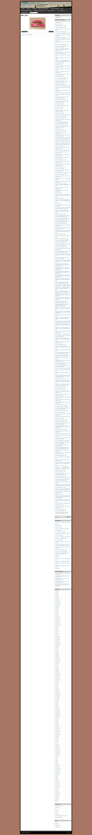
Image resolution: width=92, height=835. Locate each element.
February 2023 (57, 655)
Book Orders (57, 386)
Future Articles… (57, 429)
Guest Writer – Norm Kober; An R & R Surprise (62, 225)
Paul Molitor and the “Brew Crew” (60, 368)
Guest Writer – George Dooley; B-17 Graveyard (62, 391)
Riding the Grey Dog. (58, 25)
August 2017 (57, 755)
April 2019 (56, 723)
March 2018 (57, 744)
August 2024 (57, 626)
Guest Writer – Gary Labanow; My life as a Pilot (62, 396)
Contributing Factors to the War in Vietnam (61, 190)
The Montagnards (58, 130)
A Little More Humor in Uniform (60, 141)
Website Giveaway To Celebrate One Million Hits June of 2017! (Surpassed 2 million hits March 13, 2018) (63, 496)
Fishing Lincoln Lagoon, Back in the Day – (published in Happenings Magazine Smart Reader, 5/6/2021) (61, 304)
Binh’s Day (57, 24)
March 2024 (57, 634)
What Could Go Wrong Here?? (60, 440)
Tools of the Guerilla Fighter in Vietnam (61, 57)
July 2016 (56, 776)
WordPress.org (57, 827)
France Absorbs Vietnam (59, 105)
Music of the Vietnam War (59, 78)
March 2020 (57, 707)
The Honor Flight (57, 166)
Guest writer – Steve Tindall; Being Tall (61, 369)
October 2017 (57, 752)
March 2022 (57, 670)
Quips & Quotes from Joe (59, 333)
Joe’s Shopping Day (58, 31)
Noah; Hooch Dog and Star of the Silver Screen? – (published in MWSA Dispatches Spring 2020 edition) (62, 376)
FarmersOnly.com (58, 419)
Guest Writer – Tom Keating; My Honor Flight (62, 147)
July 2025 (56, 608)
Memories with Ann (58, 174)
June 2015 (57, 789)
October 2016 (57, 771)
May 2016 (56, 778)
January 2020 (57, 708)
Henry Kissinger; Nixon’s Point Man (60, 114)
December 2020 (57, 694)
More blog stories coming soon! (60, 433)
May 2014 (56, 800)
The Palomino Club (58, 510)
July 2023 (56, 647)
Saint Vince (57, 418)
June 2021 (57, 684)
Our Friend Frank (58, 234)
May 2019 (56, 721)
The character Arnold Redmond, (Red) (61, 349)
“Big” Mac (56, 504)
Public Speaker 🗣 (54, 8)
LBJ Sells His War (58, 117)
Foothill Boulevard (58, 84)
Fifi (55, 203)
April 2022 (56, 668)
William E (56, 198)
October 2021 (57, 678)
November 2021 (57, 676)
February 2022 (57, 671)
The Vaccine (57, 344)
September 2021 (57, 679)
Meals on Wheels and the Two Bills (60, 172)
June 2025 (57, 610)
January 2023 (57, 657)
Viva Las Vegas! (57, 168)
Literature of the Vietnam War (59, 92)
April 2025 (56, 613)
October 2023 (57, 642)
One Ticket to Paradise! (59, 404)
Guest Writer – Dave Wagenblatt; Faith (61, 87)
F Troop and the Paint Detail (59, 85)
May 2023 (56, 650)
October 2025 (57, 605)
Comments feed (57, 825)
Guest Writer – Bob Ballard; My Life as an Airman (63, 248)
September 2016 (57, 773)
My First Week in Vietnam (59, 410)
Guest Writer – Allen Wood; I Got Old (61, 549)
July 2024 (56, 628)
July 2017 (56, 757)
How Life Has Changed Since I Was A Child (62, 314)
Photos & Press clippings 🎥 (43, 8)
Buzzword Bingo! (58, 455)
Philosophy (57, 810)
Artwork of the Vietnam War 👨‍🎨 (40, 10)
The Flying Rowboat (58, 487)
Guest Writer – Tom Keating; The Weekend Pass (62, 181)
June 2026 (57, 594)
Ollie (56, 192)
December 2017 (57, 749)
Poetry (56, 812)
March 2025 (57, 615)
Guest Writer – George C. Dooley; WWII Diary (62, 459)
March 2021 (57, 689)
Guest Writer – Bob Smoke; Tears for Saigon (62, 528)
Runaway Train (57, 412)
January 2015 (57, 794)
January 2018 (57, 747)
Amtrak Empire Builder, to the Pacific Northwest (62, 402)
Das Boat (56, 107)
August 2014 (57, 797)
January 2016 (57, 783)
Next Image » (51, 31)
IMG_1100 (24, 15)
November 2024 (57, 621)
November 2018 (57, 731)
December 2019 (57, 710)
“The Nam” (57, 64)
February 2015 (57, 792)
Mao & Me (57, 388)
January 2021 (57, 692)
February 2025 (57, 616)
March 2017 (57, 763)
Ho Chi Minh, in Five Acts (59, 116)
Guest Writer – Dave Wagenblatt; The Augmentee (63, 331)
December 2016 (57, 768)
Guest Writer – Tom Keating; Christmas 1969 (62, 341)
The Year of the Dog (58, 242)
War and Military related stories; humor (61, 815)
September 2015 (57, 786)
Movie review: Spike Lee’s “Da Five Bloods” (62, 357)
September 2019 (57, 715)
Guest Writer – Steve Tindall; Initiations (61, 235)
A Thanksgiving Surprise (59, 140)
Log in (56, 822)
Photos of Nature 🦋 (51, 10)
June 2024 (57, 629)
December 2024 (57, 620)
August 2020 (57, 699)
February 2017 (57, 765)
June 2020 (57, 702)
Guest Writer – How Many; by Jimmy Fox (61, 187)
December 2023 (57, 639)
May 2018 (56, 741)
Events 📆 (34, 8)
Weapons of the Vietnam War (59, 416)
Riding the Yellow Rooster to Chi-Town (61, 178)
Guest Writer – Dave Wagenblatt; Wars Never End (63, 39)
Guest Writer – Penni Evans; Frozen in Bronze (62, 399)
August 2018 (57, 736)
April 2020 (56, 705)
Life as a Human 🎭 (61, 10)
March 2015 (57, 791)
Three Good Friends (58, 27)
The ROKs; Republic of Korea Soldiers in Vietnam (63, 435)
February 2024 (57, 636)
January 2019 (57, 728)
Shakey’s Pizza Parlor (58, 238)
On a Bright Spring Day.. (59, 223)
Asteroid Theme (69, 832)
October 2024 (57, 623)
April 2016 (56, 779)
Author (23, 8)
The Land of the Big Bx (58, 44)
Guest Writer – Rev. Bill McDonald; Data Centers (62, 21)
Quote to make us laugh (59, 378)
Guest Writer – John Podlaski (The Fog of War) (62, 506)
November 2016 (57, 770)
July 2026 (56, 592)
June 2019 (57, 720)
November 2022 (57, 660)
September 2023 (57, 644)
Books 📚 (29, 8)
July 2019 (56, 718)
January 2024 (57, 637)
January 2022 (57, 673)
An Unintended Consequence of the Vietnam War (62, 533)
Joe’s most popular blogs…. (59, 406)
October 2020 (57, 697)
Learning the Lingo (58, 124)
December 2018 (57, 729)
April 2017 (56, 762)
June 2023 (57, 649)
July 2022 (56, 665)
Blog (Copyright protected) (26, 10)
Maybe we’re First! (58, 476)
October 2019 (57, 713)
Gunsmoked (57, 555)
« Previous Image (24, 31)
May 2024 (56, 631)
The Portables (57, 76)
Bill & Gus (56, 108)
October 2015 (57, 784)
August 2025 (57, 607)
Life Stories (57, 807)
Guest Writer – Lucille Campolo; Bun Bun (61, 132)
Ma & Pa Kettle (57, 471)
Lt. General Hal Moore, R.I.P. (59, 503)
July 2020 (56, 700)
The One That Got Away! (59, 37)
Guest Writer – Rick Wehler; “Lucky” (60, 41)
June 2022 (57, 666)
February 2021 (57, 691)
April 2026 (56, 595)
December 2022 (57, 658)
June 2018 (57, 739)
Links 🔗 (62, 8)
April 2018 (56, 742)
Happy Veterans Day (58, 421)
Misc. (56, 809)
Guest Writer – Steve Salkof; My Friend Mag (62, 68)
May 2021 (56, 686)
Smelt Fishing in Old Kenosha (60, 477)
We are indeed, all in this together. (60, 372)
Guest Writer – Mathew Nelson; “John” (61, 94)
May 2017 (56, 760)
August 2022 (57, 663)
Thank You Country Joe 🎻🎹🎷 (60, 33)
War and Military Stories (59, 817)
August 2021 (57, 681)
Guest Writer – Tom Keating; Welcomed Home (62, 90)
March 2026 (57, 597)
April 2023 (56, 652)
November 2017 (57, 750)
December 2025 (57, 602)
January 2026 (57, 600)
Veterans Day (57, 470)
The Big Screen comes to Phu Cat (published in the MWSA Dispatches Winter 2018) (62, 585)
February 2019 (57, 726)
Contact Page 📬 (24, 12)
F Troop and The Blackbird (59, 150)
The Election (57, 99)
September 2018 (57, 734)
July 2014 (56, 799)
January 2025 (57, 618)
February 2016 (57, 781)
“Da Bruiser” (57, 494)
